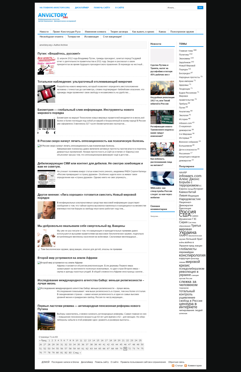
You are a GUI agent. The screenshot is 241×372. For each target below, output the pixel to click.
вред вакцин (76, 249)
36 (83, 344)
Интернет (198, 189)
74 (138, 348)
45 (121, 344)
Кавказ (162, 31)
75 (142, 348)
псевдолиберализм (191, 268)
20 (119, 340)
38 (91, 344)
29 (53, 344)
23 (132, 340)
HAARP (183, 172)
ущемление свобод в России (190, 299)
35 (78, 344)
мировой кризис (189, 263)
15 (98, 340)
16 (102, 340)
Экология (185, 115)
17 (106, 340)
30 (57, 344)
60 (78, 348)
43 (112, 344)
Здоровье (185, 84)
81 (62, 353)
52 (45, 348)
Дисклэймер (82, 8)
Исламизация (91, 36)
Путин (183, 107)
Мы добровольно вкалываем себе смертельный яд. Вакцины (81, 225)
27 (45, 344)
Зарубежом (186, 62)
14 (93, 340)
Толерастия (74, 36)
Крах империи (187, 80)
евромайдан (186, 252)
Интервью (185, 137)
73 (133, 348)
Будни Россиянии (189, 92)
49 (138, 344)
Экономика (186, 58)
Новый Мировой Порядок (187, 67)
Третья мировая (190, 227)
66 (104, 348)
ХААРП (183, 235)
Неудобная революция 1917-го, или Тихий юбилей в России (162, 100)
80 (57, 353)
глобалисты (188, 249)
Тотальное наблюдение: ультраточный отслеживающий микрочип (85, 81)
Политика (185, 54)
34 (74, 344)
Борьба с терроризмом (188, 183)
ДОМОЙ (46, 362)
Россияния (185, 153)
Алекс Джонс (189, 179)
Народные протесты (191, 77)
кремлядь (195, 258)
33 (70, 344)
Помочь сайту (102, 8)
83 (70, 353)
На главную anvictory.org (55, 8)
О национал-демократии (186, 128)
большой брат (194, 238)
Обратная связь (176, 362)
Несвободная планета (51, 36)
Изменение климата (95, 31)
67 (108, 348)
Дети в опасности (189, 149)
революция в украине (188, 273)
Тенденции (186, 88)
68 (112, 348)
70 (121, 348)
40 (100, 344)
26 (40, 344)
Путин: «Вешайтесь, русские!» (59, 53)
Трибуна (184, 103)
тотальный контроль (187, 292)
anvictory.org (46, 45)
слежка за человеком (188, 283)
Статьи (179, 365)
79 (53, 353)
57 (66, 348)
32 (66, 344)
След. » (77, 353)
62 (87, 348)
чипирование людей (191, 310)
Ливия (183, 195)
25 (140, 340)
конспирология (192, 255)
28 (49, 344)
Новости (44, 31)
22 (127, 340)
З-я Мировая (186, 133)
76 (40, 353)
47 (129, 344)
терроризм (184, 288)
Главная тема (188, 50)
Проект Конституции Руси (66, 31)
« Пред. (43, 340)
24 (136, 340)
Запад (190, 189)
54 (53, 348)
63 (91, 348)
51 (40, 348)
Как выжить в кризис (143, 31)
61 (83, 348)
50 (142, 344)
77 (45, 353)
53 (49, 348)
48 (133, 344)
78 (49, 353)
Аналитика (185, 111)
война (181, 242)
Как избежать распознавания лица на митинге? (161, 162)
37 (87, 344)
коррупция (184, 258)
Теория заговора (119, 31)
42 (108, 344)
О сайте (119, 8)
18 (110, 340)
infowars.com (186, 122)
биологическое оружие (57, 249)
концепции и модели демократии (189, 159)
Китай (192, 192)
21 (123, 340)
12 (85, 340)
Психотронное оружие (182, 31)
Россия (187, 212)
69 (117, 348)
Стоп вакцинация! (112, 36)
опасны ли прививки (112, 249)
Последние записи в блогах (65, 362)
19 (115, 340)
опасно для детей (92, 249)
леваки (182, 262)
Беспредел (186, 73)
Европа (183, 189)
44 (117, 344)
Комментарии (195, 365)
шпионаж (183, 313)
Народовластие (190, 199)
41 (104, 344)
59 (74, 348)
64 (95, 348)
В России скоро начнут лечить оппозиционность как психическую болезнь (91, 140)
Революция (185, 208)
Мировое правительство (188, 98)
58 (70, 348)
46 (125, 344)
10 (77, 340)
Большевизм (186, 145)
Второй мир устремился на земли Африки (67, 257)
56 (62, 348)
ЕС (200, 186)
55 (57, 348)
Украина (187, 232)
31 (62, 344)
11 (81, 340)
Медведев (193, 196)
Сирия (183, 222)
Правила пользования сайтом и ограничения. (143, 362)
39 (95, 344)
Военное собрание (190, 141)
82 (66, 353)
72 (129, 348)
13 (89, 340)
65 (100, 348)
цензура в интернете (188, 305)
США (185, 215)
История (184, 119)
